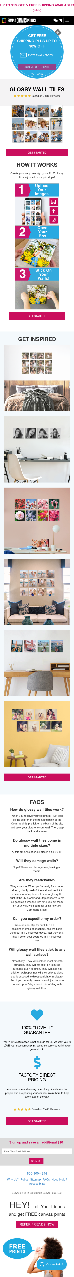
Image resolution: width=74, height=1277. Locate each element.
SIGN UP (36, 1161)
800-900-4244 (37, 1173)
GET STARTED (37, 152)
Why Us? (13, 1179)
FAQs (46, 1179)
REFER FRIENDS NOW (37, 1224)
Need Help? (59, 1179)
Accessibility (37, 1183)
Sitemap (35, 1179)
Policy (24, 1179)
